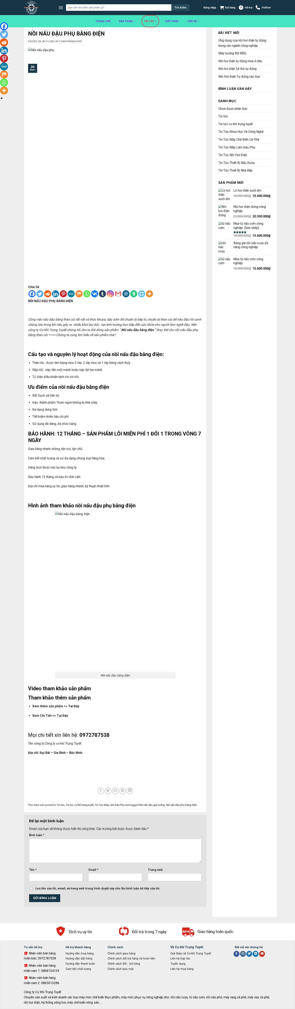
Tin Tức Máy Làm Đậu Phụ (109, 804)
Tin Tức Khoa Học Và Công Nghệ (240, 132)
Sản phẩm (126, 21)
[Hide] (1, 98)
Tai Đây (73, 706)
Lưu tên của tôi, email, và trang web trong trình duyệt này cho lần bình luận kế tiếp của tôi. (97, 888)
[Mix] (78, 293)
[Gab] (133, 293)
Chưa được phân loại (232, 109)
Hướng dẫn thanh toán (80, 963)
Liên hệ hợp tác (180, 958)
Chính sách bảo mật (121, 969)
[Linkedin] (55, 293)
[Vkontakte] (94, 293)
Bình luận (36, 835)
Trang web (155, 870)
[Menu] (60, 7)
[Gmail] (118, 293)
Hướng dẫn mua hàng (80, 953)
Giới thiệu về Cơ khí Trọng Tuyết (190, 953)
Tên (33, 870)
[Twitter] (39, 293)
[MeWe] (71, 293)
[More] (149, 293)
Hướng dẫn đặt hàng (79, 958)
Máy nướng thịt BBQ (232, 53)
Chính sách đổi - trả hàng (124, 963)
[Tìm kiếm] (180, 7)
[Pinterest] (63, 293)
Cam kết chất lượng (78, 969)
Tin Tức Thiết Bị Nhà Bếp (235, 170)
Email (93, 870)
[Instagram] (110, 293)
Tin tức (149, 21)
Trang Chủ (103, 21)
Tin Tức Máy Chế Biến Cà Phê (238, 139)
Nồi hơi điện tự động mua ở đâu (240, 61)
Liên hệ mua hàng (181, 969)
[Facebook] (32, 293)
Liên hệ (192, 21)
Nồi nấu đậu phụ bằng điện (181, 804)
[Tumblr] (102, 293)
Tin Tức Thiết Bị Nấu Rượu (236, 163)
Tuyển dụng (177, 963)
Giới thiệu (172, 21)
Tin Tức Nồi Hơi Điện (232, 155)
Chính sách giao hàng (121, 953)
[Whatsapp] (86, 293)
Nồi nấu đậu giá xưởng (152, 804)
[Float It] (141, 293)
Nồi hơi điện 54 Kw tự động (237, 69)
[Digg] (125, 293)
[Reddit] (47, 293)
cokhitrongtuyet (70, 41)
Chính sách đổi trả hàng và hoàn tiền (131, 958)
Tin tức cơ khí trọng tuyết (80, 804)
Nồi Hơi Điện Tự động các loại (239, 76)
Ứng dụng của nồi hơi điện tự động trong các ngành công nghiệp (242, 43)
